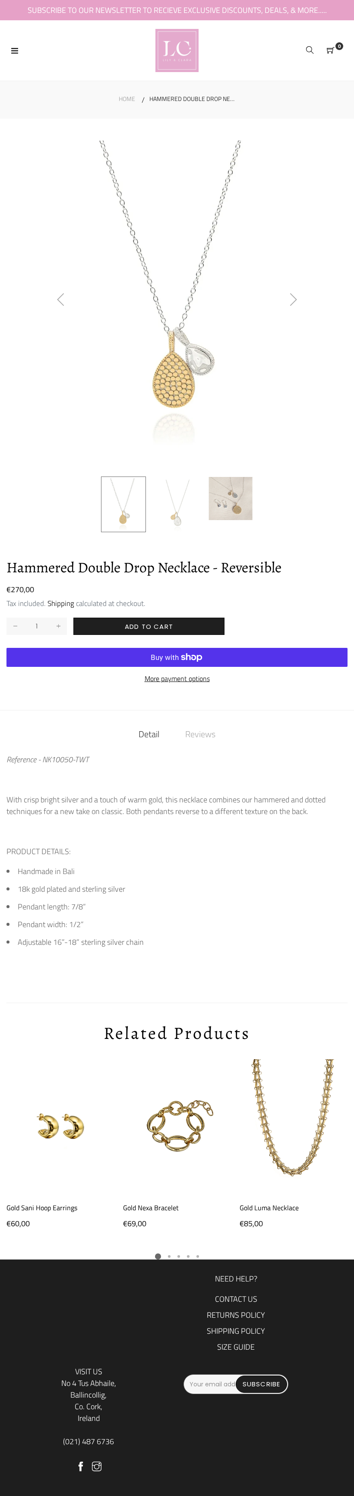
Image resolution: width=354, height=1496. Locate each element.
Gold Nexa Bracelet (151, 1207)
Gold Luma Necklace (269, 1207)
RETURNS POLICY (236, 1315)
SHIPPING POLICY (236, 1331)
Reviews (200, 734)
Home (127, 98)
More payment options (177, 679)
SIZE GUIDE (236, 1347)
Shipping (60, 603)
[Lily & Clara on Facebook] (80, 1467)
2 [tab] (169, 1256)
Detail (149, 734)
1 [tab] (158, 1256)
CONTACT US (236, 1299)
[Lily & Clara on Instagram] (96, 1467)
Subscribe (262, 1384)
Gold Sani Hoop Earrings (41, 1207)
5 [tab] (197, 1256)
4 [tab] (188, 1256)
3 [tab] (178, 1256)
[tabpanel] (60, 1144)
